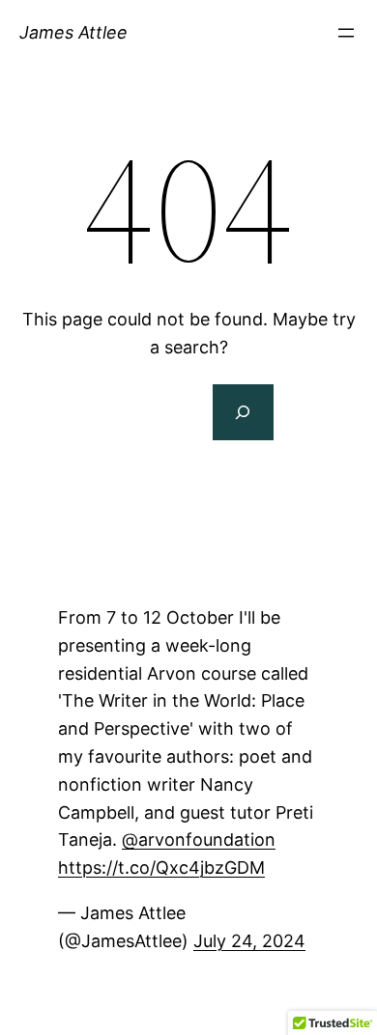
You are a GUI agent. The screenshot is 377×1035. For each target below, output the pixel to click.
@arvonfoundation (199, 839)
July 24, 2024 (249, 941)
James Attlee (73, 32)
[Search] (243, 412)
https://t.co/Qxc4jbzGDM (161, 867)
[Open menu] (346, 32)
